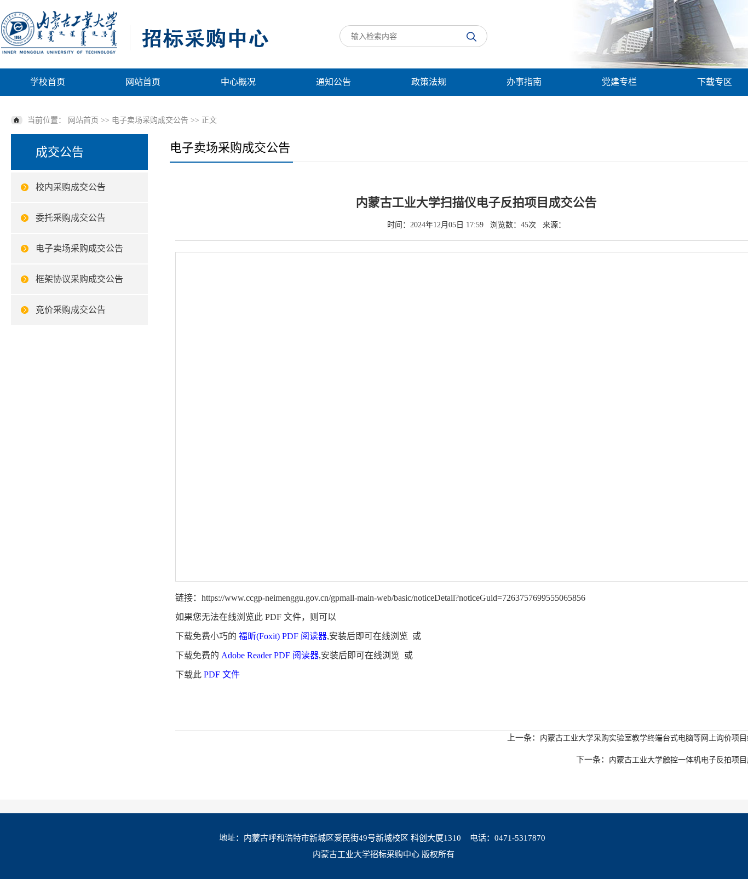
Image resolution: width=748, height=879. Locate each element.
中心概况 (238, 82)
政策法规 (428, 82)
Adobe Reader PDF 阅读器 (270, 655)
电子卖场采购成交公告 (150, 120)
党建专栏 (619, 82)
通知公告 (333, 82)
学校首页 (47, 82)
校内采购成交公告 (71, 187)
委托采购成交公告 (71, 217)
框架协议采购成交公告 (79, 279)
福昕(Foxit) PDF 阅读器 (283, 636)
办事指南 (524, 82)
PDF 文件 (222, 674)
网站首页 (142, 82)
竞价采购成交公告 (71, 309)
